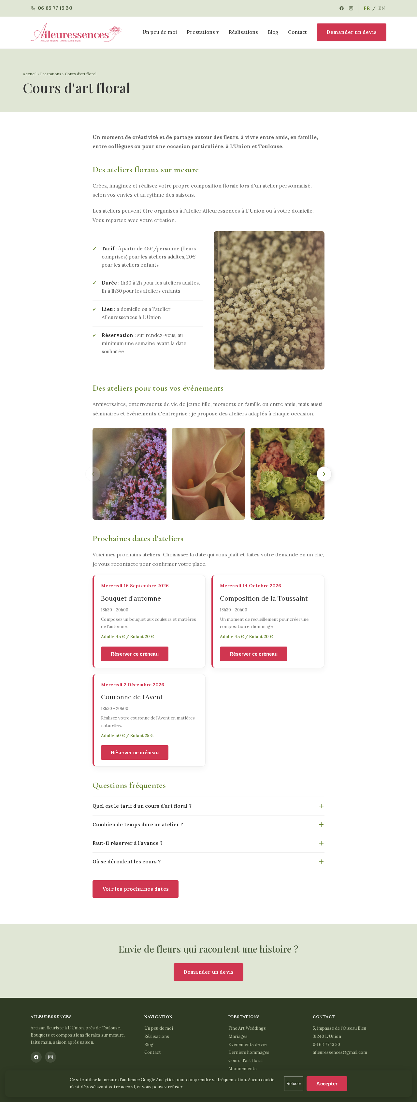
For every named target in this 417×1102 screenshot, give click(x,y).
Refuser (293, 1083)
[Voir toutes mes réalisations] (129, 474)
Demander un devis (351, 32)
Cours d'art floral (245, 1060)
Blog (273, 32)
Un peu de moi (160, 32)
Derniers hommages (248, 1052)
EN (381, 8)
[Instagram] (351, 8)
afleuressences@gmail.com (340, 1052)
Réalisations (243, 32)
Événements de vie (247, 1044)
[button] (269, 300)
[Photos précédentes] (92, 474)
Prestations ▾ (203, 32)
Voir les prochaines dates (135, 889)
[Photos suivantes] (324, 474)
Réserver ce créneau (135, 654)
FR (367, 8)
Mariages (238, 1036)
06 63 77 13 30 (326, 1044)
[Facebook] (341, 8)
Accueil (29, 73)
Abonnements (242, 1068)
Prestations (50, 73)
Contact (297, 32)
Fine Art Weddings (247, 1028)
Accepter (327, 1083)
